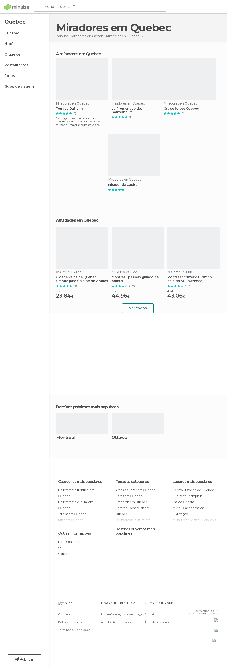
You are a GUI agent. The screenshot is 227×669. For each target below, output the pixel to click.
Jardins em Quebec (72, 514)
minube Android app (116, 622)
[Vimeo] (209, 604)
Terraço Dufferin (69, 109)
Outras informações (74, 533)
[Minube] (16, 7)
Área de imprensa (157, 622)
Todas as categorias (132, 482)
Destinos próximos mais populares (87, 407)
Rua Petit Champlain (187, 496)
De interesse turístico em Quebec (76, 493)
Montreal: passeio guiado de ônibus (135, 279)
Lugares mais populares (192, 482)
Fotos (9, 76)
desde (59, 291)
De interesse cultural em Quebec (75, 505)
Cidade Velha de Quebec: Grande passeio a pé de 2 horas (82, 279)
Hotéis (10, 44)
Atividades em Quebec (77, 220)
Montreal (65, 438)
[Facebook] (197, 604)
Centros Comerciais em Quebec (132, 511)
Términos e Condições (74, 630)
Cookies (64, 614)
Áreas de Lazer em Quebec (135, 490)
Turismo (12, 33)
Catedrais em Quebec (131, 502)
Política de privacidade (74, 622)
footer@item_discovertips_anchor (126, 614)
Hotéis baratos (68, 541)
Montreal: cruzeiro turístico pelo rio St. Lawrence (189, 279)
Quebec (64, 547)
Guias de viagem (19, 86)
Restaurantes (16, 65)
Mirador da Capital (123, 185)
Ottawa (119, 438)
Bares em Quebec (128, 496)
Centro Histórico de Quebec (193, 490)
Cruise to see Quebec (181, 109)
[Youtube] (214, 604)
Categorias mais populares (80, 482)
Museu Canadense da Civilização (188, 511)
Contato (150, 614)
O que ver (13, 54)
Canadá (63, 553)
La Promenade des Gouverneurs (127, 110)
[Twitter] (203, 604)
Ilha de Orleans (183, 502)
